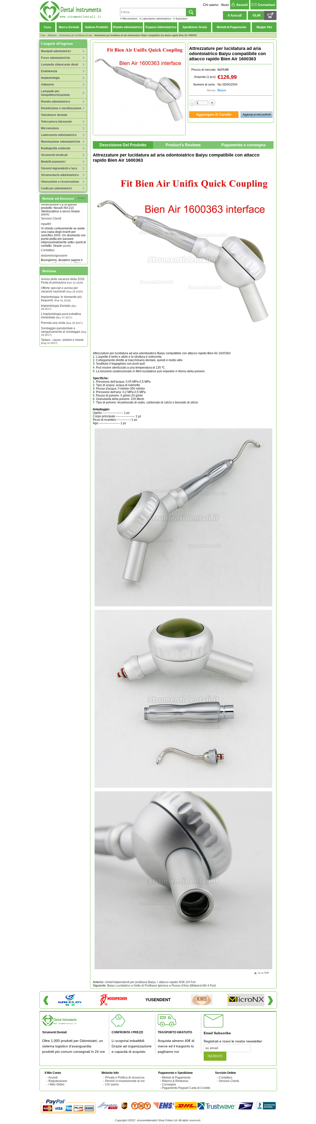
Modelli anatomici (53, 161)
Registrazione (57, 1081)
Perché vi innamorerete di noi (125, 1081)
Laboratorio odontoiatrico (156, 18)
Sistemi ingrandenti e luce (59, 168)
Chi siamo (210, 5)
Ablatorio (52, 35)
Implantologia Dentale (59, 307)
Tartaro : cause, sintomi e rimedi (62, 341)
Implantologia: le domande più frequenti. (61, 298)
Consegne (169, 1084)
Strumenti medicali (54, 155)
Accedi (242, 5)
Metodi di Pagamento (231, 27)
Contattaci (266, 5)
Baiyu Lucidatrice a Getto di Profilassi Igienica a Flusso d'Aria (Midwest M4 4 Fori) (161, 985)
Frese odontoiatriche (55, 58)
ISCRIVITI (215, 1056)
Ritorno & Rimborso (175, 1081)
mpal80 (46, 212)
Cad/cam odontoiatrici (56, 188)
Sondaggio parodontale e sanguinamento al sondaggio (63, 331)
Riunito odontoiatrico (127, 27)
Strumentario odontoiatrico (60, 175)
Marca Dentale (69, 27)
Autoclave (181, 18)
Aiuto (225, 5)
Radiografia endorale (55, 148)
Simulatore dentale (54, 115)
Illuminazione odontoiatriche (60, 141)
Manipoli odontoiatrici (56, 51)
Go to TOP (263, 972)
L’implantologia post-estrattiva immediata (61, 315)
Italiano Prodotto (96, 27)
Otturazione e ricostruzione (60, 181)
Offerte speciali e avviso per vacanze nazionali (62, 289)
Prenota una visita (61, 323)
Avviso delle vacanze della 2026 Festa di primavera (62, 280)
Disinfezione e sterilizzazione (61, 108)
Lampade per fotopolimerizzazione (55, 93)
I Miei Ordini (56, 1084)
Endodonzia (49, 71)
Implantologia (50, 78)
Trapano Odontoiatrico (160, 27)
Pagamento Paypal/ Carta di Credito (186, 1088)
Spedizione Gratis (194, 27)
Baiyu (221, 90)
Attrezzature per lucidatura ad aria (75, 35)
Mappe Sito (264, 27)
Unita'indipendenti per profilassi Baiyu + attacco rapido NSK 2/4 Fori (150, 982)
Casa (47, 27)
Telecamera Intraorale (56, 121)
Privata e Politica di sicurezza (124, 1077)
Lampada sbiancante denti (59, 64)
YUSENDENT (158, 999)
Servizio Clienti (51, 206)
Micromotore (130, 18)
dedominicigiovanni (54, 243)
